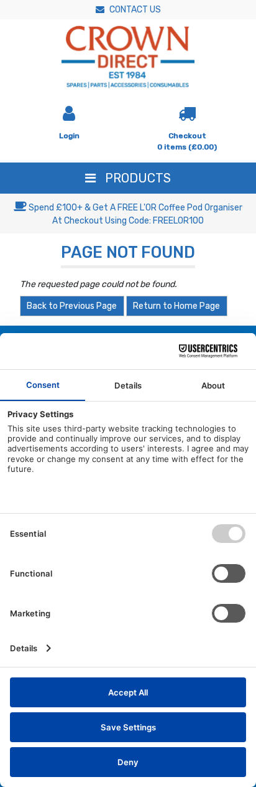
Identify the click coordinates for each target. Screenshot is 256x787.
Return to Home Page (176, 306)
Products (136, 178)
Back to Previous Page (72, 306)
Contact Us (134, 9)
